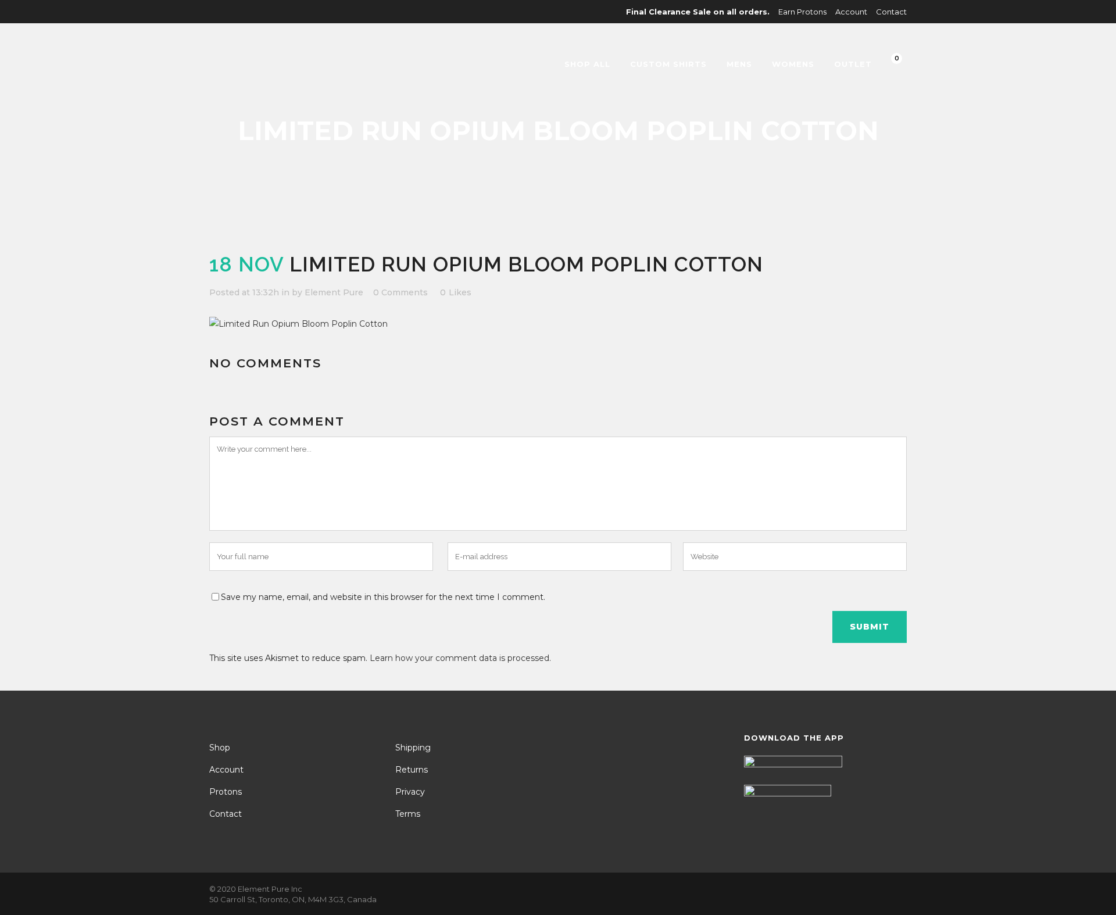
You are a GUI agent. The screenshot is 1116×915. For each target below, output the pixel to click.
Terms (407, 814)
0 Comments (400, 292)
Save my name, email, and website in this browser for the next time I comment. (383, 597)
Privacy (410, 792)
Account (851, 11)
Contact (891, 11)
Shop (219, 747)
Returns (411, 769)
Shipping (413, 747)
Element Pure (334, 292)
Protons (225, 792)
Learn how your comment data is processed (459, 658)
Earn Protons (802, 11)
